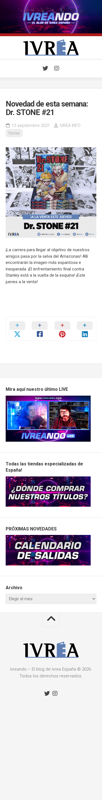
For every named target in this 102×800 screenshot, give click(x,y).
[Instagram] (56, 68)
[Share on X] (17, 329)
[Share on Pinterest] (62, 329)
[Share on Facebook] (40, 329)
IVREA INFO (70, 125)
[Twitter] (45, 68)
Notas (14, 133)
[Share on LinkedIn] (85, 329)
